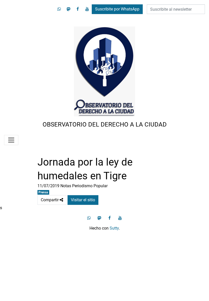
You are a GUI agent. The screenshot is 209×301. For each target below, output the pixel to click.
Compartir (52, 198)
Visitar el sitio (83, 199)
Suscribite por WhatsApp (117, 9)
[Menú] (11, 140)
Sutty (114, 228)
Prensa (43, 192)
